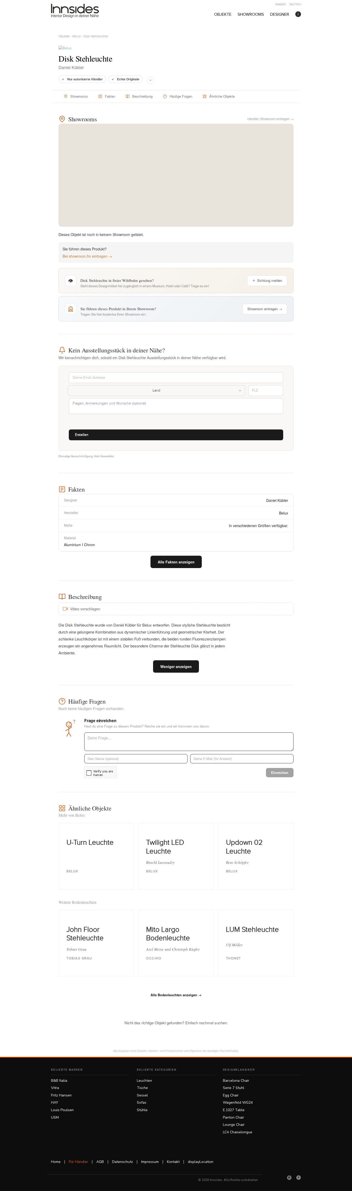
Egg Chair (231, 1095)
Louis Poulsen (62, 1110)
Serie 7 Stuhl (233, 1087)
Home (56, 1161)
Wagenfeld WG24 (238, 1102)
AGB (100, 1161)
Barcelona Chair (236, 1080)
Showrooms (251, 14)
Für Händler (78, 1161)
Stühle (142, 1110)
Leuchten (144, 1080)
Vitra (55, 1087)
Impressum (150, 1161)
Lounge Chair (234, 1124)
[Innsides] (83, 11)
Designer (279, 14)
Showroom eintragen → (264, 308)
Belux (76, 36)
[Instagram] (289, 1177)
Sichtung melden (269, 280)
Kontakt (173, 1161)
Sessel (142, 1095)
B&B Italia (59, 1080)
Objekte (222, 14)
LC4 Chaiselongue (237, 1132)
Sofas (141, 1102)
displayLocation (200, 1161)
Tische (142, 1087)
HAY (54, 1102)
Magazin (280, 4)
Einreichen (279, 772)
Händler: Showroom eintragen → (270, 118)
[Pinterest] (298, 1177)
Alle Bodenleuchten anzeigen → (176, 994)
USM (55, 1117)
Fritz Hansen (61, 1095)
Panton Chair (233, 1117)
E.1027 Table (234, 1110)
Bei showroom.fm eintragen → (87, 256)
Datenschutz (122, 1161)
